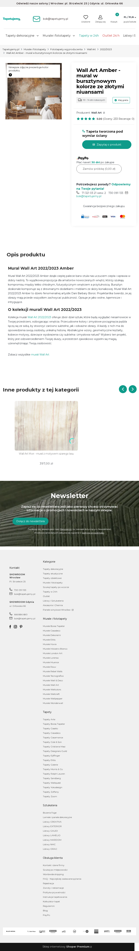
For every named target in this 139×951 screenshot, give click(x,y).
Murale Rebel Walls (52, 671)
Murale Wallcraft (51, 694)
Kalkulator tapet (51, 901)
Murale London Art (52, 653)
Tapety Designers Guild (55, 751)
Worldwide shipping (53, 874)
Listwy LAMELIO (51, 835)
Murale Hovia (49, 644)
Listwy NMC (49, 844)
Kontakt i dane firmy (53, 865)
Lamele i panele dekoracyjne (57, 817)
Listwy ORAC (50, 849)
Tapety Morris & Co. (53, 769)
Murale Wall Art (51, 685)
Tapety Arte (49, 719)
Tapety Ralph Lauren (54, 773)
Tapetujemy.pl (11, 49)
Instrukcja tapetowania (55, 897)
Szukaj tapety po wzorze (56, 587)
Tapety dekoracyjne (53, 569)
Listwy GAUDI (50, 830)
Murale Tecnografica (53, 676)
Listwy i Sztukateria (53, 600)
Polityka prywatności (54, 892)
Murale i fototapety (35, 49)
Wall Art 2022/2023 (39, 317)
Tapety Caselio (50, 728)
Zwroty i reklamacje (53, 888)
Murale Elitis (49, 639)
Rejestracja (48, 883)
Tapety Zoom (50, 796)
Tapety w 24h (50, 591)
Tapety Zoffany (51, 791)
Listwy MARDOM (52, 839)
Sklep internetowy (66, 946)
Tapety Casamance (53, 737)
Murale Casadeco (51, 630)
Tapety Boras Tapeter (54, 724)
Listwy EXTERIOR (52, 826)
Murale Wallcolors (52, 689)
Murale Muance (51, 662)
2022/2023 (106, 49)
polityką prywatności (93, 532)
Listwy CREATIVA (52, 821)
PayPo (46, 915)
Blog (45, 910)
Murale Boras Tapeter (54, 626)
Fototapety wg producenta (66, 49)
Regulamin (66, 529)
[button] (130, 17)
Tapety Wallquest (52, 782)
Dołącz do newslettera (30, 521)
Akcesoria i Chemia (53, 605)
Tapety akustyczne (53, 573)
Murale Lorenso (51, 657)
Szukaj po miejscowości (55, 869)
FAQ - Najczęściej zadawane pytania (62, 878)
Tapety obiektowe (52, 578)
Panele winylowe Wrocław (57, 609)
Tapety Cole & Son (52, 742)
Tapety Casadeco (51, 733)
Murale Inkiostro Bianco (55, 648)
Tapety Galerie (50, 764)
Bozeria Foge (49, 812)
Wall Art (91, 49)
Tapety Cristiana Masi (54, 746)
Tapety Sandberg (52, 778)
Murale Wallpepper (52, 698)
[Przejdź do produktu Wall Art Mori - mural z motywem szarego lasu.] (46, 426)
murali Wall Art (40, 354)
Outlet (46, 596)
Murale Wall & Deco (53, 680)
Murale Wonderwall (53, 703)
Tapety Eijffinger (51, 755)
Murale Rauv (49, 666)
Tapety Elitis (49, 760)
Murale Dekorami (52, 635)
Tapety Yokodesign (52, 787)
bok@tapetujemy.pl (88, 196)
